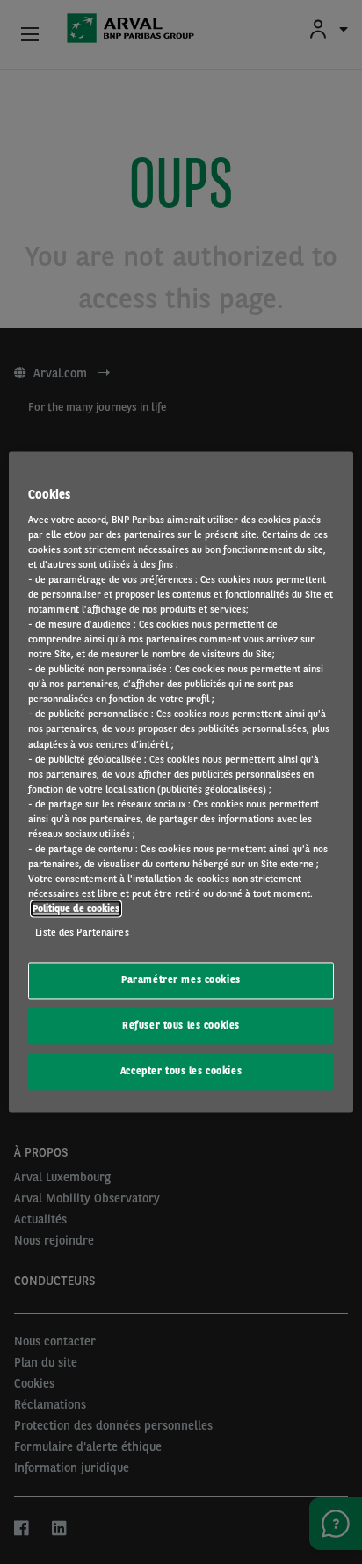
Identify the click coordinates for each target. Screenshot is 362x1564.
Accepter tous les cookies (181, 1071)
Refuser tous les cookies (181, 1026)
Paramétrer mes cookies (181, 980)
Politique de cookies (76, 909)
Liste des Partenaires (81, 933)
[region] (180, 781)
